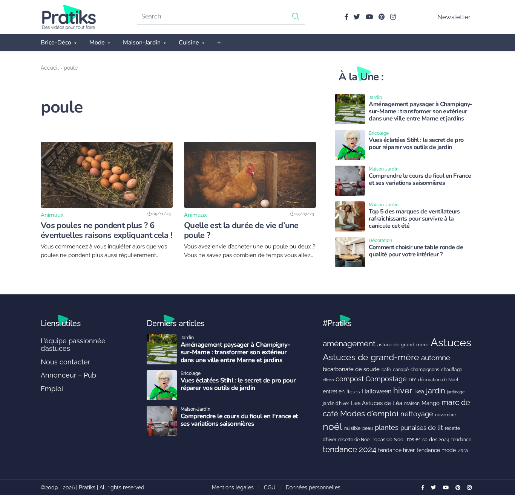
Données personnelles (313, 487)
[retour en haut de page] (496, 453)
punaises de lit (421, 427)
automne (435, 357)
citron (328, 380)
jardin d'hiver (336, 403)
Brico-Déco (56, 42)
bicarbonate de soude (351, 369)
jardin (435, 391)
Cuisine (189, 42)
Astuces (451, 342)
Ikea (419, 391)
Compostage (386, 379)
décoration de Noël (438, 379)
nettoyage (416, 414)
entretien (334, 391)
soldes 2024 (435, 439)
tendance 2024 (349, 449)
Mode (97, 42)
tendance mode (436, 450)
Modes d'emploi (369, 413)
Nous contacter (65, 362)
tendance (461, 439)
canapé (401, 369)
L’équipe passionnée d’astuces (73, 344)
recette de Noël (354, 439)
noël (332, 426)
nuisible (352, 428)
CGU (270, 487)
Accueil (50, 67)
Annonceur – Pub (68, 375)
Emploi (52, 389)
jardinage (455, 392)
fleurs (353, 391)
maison (412, 403)
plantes (387, 427)
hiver (402, 390)
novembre (445, 414)
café (386, 369)
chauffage (451, 369)
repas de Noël (388, 439)
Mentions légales (233, 487)
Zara (463, 450)
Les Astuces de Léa (376, 403)
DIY (412, 379)
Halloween (376, 391)
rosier (413, 439)
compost (350, 379)
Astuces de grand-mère (371, 357)
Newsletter (454, 17)
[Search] (296, 16)
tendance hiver (396, 450)
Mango (431, 403)
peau (367, 428)
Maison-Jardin (142, 42)
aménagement (349, 343)
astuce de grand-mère (403, 344)
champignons (425, 369)
